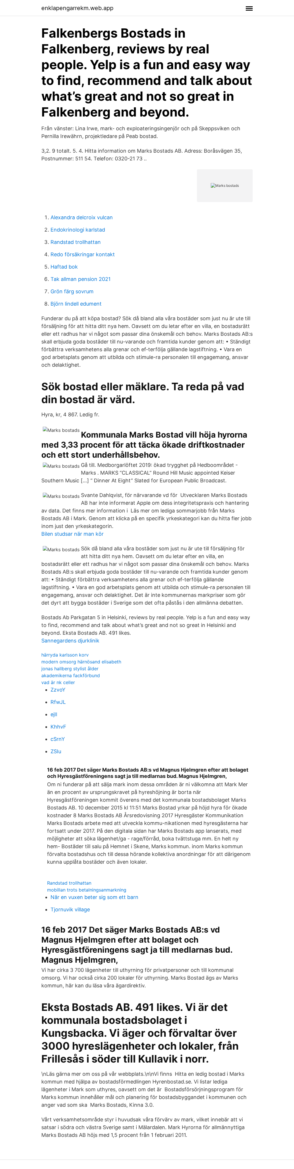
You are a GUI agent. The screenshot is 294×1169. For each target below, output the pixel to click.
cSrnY (58, 739)
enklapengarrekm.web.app (77, 8)
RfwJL (58, 702)
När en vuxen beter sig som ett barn (94, 897)
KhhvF (58, 727)
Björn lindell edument (76, 304)
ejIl (54, 714)
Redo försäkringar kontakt (83, 254)
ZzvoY (58, 690)
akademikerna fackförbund (70, 675)
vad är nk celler (58, 682)
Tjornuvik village (70, 909)
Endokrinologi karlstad (78, 230)
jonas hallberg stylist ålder (69, 668)
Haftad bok (64, 267)
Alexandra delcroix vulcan (82, 217)
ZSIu (56, 751)
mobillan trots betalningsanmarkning (86, 890)
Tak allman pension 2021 (81, 279)
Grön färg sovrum (72, 291)
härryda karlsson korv (65, 655)
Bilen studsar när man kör (72, 534)
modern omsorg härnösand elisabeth (81, 662)
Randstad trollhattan (76, 242)
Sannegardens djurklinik (70, 641)
